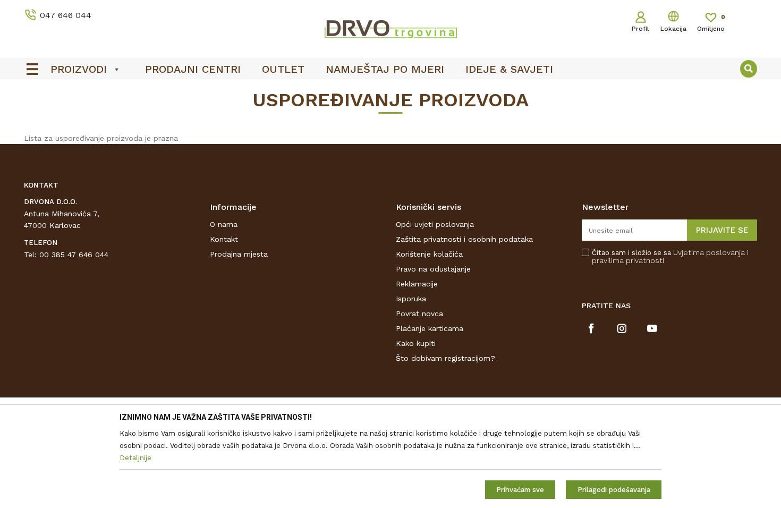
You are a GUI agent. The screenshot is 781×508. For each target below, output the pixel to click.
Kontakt (224, 239)
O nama (223, 224)
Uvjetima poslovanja (709, 252)
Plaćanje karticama (429, 328)
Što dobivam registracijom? (445, 358)
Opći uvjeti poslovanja (435, 224)
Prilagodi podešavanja (614, 490)
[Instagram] (622, 328)
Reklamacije (417, 284)
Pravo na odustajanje (433, 269)
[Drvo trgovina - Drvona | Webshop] (390, 28)
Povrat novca (419, 313)
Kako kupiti (416, 343)
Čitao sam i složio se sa (670, 257)
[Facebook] (591, 328)
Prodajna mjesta (239, 254)
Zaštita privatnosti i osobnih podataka (464, 239)
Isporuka (411, 298)
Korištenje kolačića (429, 254)
